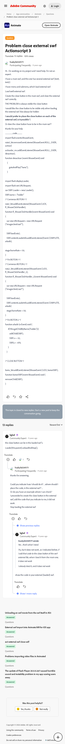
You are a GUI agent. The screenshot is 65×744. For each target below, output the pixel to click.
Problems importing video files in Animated (25, 656)
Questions (50, 14)
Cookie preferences (13, 735)
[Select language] (44, 6)
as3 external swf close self (17, 641)
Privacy (41, 730)
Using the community (15, 730)
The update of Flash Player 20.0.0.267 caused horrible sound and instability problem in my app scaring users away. (30, 674)
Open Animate (51, 25)
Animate (38, 14)
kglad (12, 435)
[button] (6, 7)
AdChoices (51, 740)
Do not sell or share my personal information (24, 740)
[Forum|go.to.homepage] (23, 6)
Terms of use (31, 730)
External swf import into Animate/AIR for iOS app (27, 627)
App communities (23, 14)
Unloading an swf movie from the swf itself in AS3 (28, 612)
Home (9, 14)
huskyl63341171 (17, 62)
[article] (32, 447)
